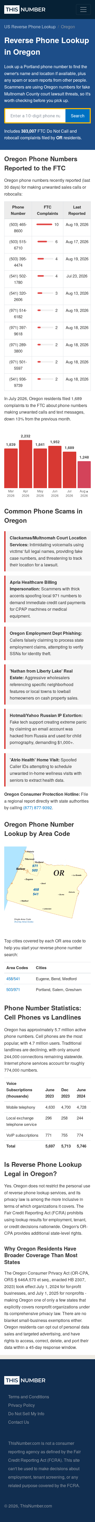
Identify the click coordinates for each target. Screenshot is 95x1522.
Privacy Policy (21, 1405)
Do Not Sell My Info (26, 1413)
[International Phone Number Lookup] (24, 9)
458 (9, 978)
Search (77, 115)
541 (17, 978)
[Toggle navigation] (83, 9)
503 (9, 989)
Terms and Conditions (28, 1397)
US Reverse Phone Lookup (30, 27)
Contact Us (18, 1422)
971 (17, 989)
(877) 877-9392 (37, 807)
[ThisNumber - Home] (24, 1383)
